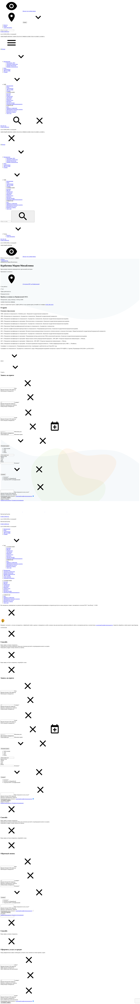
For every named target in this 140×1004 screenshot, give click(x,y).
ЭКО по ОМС (7, 70)
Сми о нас (8, 113)
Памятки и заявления (11, 108)
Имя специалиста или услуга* (21, 492)
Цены (5, 68)
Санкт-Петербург (8, 27)
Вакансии (8, 99)
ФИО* (16, 965)
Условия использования (17, 500)
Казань (24, 22)
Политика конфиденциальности (14, 104)
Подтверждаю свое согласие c (16, 496)
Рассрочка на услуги (11, 110)
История (8, 93)
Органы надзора (10, 102)
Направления (7, 61)
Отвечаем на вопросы (9, 578)
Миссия (8, 95)
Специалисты (7, 69)
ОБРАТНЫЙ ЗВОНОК (6, 36)
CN (5, 125)
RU (1, 125)
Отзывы (6, 72)
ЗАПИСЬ (37, 36)
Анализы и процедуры (12, 64)
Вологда (6, 25)
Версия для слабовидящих (29, 11)
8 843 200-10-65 (49, 304)
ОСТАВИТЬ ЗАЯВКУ (5, 497)
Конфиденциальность (6, 500)
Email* (16, 995)
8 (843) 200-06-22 (5, 31)
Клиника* (16, 463)
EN (3, 125)
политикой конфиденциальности (24, 496)
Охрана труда (9, 100)
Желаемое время (18, 434)
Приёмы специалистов (12, 66)
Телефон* (16, 402)
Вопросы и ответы (11, 112)
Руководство (9, 96)
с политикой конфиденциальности (104, 625)
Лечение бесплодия (11, 65)
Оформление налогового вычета (14, 109)
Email (15, 417)
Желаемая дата (18, 431)
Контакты (8, 101)
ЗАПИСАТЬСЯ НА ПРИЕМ (19, 36)
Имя (15, 388)
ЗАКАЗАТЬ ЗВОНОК (5, 912)
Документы (9, 97)
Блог (7, 106)
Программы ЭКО (10, 62)
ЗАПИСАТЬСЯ (31, 36)
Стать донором (7, 576)
